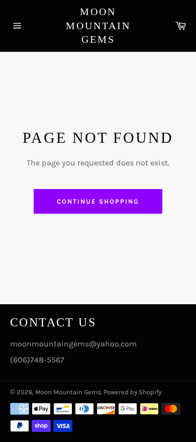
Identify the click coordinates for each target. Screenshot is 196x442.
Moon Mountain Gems (98, 25)
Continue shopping (98, 201)
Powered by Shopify (132, 392)
